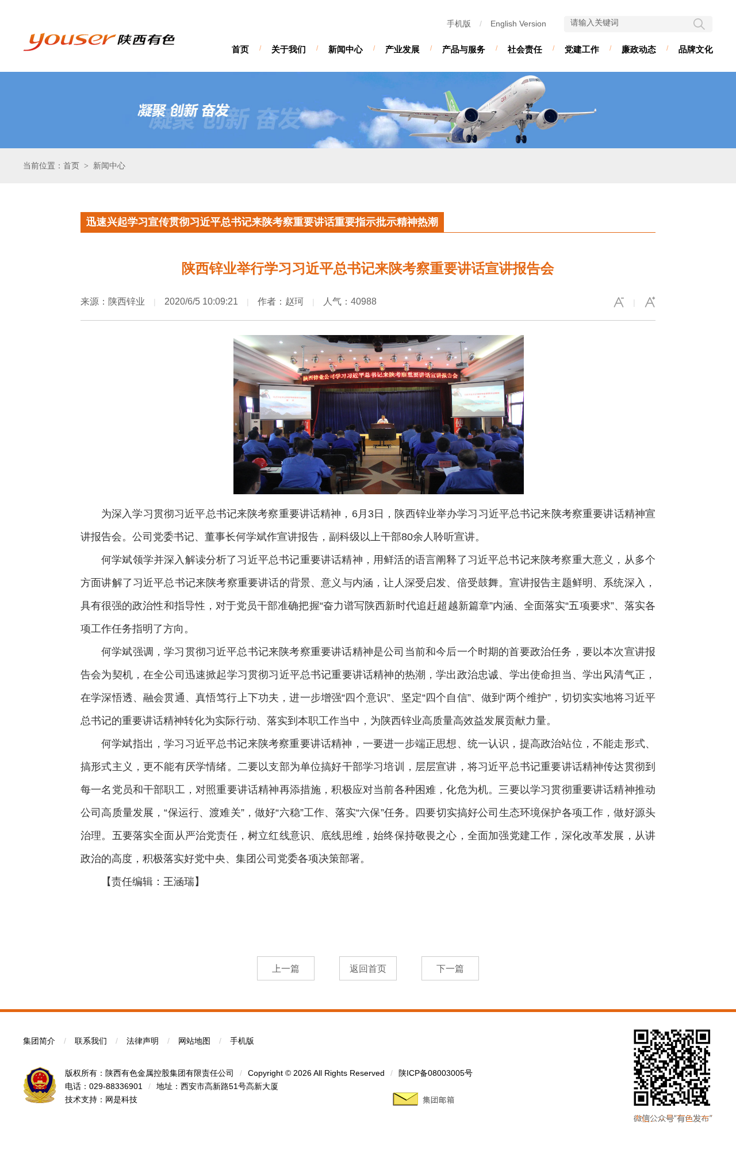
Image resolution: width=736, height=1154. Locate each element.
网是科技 (121, 1099)
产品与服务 (463, 49)
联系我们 (91, 1040)
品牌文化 (695, 49)
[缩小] (618, 302)
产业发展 (402, 49)
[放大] (650, 302)
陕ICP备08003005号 (435, 1073)
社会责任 (525, 49)
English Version (518, 23)
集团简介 (39, 1040)
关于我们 (288, 49)
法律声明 (142, 1040)
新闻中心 (345, 49)
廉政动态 (639, 49)
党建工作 (582, 49)
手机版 (459, 23)
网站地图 (194, 1040)
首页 (240, 49)
